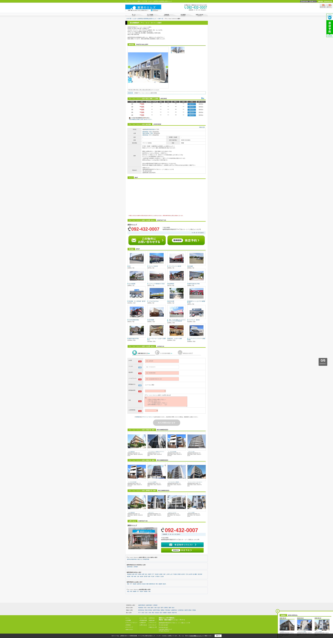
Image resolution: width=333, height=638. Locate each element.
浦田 (149, 576)
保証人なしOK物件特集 (143, 559)
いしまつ (282, 631)
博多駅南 (129, 574)
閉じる (218, 635)
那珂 (136, 574)
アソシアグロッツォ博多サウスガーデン (156, 451)
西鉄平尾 (174, 612)
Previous (129, 67)
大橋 (149, 591)
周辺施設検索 (143, 620)
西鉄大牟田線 (146, 133)
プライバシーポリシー (148, 417)
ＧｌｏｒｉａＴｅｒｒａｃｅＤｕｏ (195, 482)
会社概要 (128, 620)
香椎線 (194, 610)
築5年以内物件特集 (132, 559)
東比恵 (157, 574)
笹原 (150, 131)
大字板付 (157, 576)
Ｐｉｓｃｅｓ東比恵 (152, 482)
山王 (171, 574)
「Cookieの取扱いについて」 (195, 635)
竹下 (150, 135)
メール (148, 384)
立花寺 (162, 576)
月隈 (132, 576)
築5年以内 (152, 618)
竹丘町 (152, 576)
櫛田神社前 (152, 584)
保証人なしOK (153, 627)
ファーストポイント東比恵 (173, 482)
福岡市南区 (130, 566)
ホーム (128, 618)
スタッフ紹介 (143, 618)
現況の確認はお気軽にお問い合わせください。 (141, 119)
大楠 (148, 607)
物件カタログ (129, 629)
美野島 (140, 574)
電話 (153, 384)
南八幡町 (195, 574)
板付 (154, 129)
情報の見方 (202, 127)
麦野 (143, 574)
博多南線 (167, 610)
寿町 (164, 574)
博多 (128, 584)
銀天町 (183, 574)
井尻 (151, 133)
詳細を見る (192, 104)
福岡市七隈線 (188, 610)
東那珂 (149, 574)
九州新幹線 (180, 610)
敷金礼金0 (152, 620)
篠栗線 (162, 610)
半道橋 (175, 574)
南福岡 (134, 584)
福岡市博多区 (149, 129)
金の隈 (190, 574)
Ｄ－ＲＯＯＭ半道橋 (172, 451)
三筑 (186, 574)
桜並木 (164, 584)
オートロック (152, 625)
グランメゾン (151, 512)
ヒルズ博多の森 (131, 451)
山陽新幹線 (174, 610)
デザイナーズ (152, 622)
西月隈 (145, 576)
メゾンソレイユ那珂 (302, 631)
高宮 (161, 612)
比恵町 (161, 574)
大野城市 (135, 566)
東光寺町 (200, 574)
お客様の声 (143, 622)
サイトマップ (129, 627)
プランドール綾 (191, 451)
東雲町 (128, 576)
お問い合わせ (143, 625)
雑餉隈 (160, 584)
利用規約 (138, 417)
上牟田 (168, 574)
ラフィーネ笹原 (191, 512)
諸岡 (133, 574)
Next (167, 67)
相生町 (141, 576)
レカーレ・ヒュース (172, 512)
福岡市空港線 (156, 610)
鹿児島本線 (145, 131)
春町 (135, 576)
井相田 (179, 574)
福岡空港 (139, 584)
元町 (138, 576)
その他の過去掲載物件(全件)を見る (139, 117)
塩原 (158, 607)
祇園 (147, 584)
